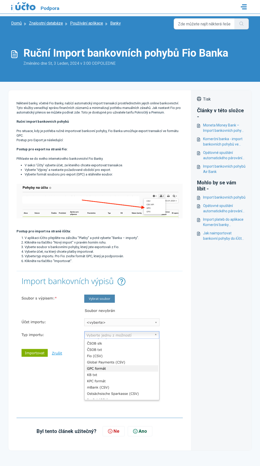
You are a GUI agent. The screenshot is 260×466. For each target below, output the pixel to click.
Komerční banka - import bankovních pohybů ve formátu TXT (222, 142)
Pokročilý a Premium (149, 112)
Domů (16, 23)
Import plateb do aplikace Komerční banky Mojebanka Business (223, 222)
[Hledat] (241, 23)
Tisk (207, 99)
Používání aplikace (86, 23)
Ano (143, 431)
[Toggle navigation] (244, 6)
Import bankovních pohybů (224, 197)
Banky (115, 23)
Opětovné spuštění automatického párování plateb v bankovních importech (222, 156)
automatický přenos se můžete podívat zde (48, 112)
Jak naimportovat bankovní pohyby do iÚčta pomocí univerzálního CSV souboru (224, 236)
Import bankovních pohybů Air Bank (224, 169)
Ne (116, 431)
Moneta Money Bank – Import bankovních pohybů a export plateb (224, 128)
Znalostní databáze (46, 23)
